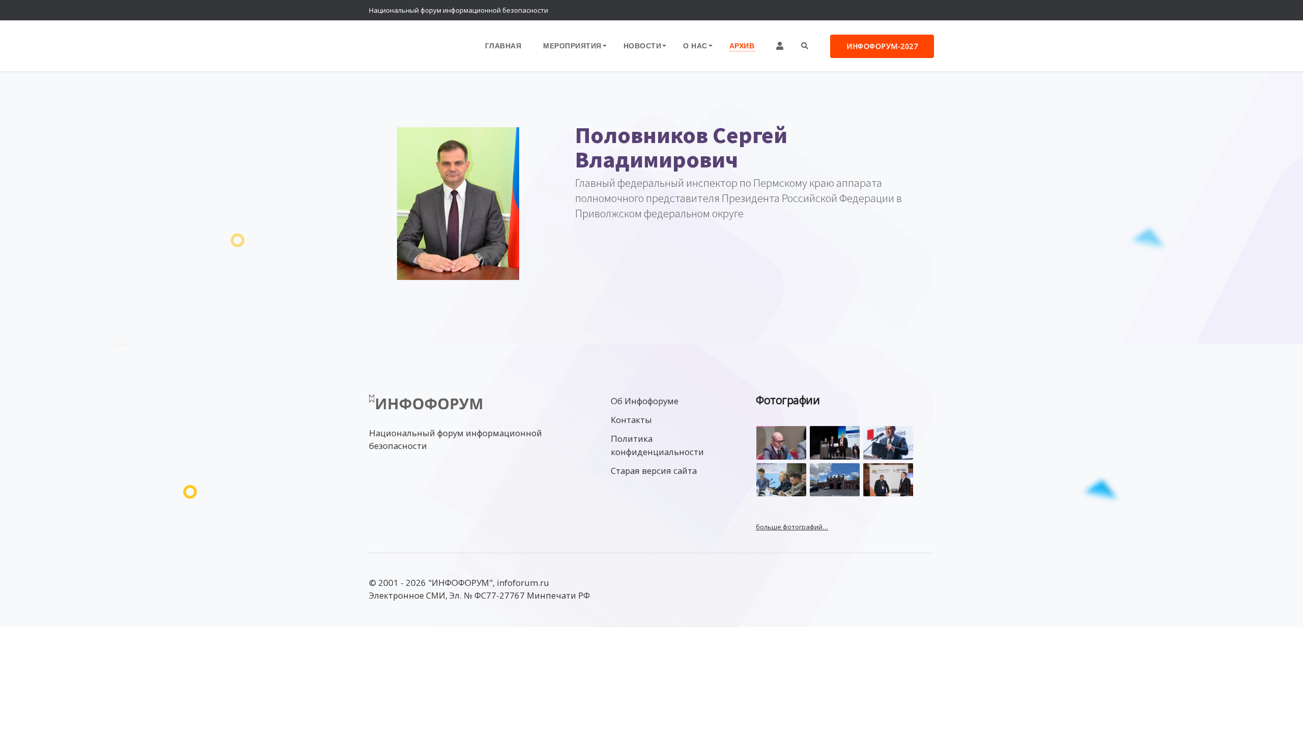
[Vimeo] (883, 10)
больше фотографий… (792, 526)
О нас (695, 45)
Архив (742, 45)
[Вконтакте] (903, 10)
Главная (503, 45)
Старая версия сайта (654, 470)
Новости (643, 45)
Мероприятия (572, 45)
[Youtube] (924, 10)
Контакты (631, 420)
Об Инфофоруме (644, 401)
